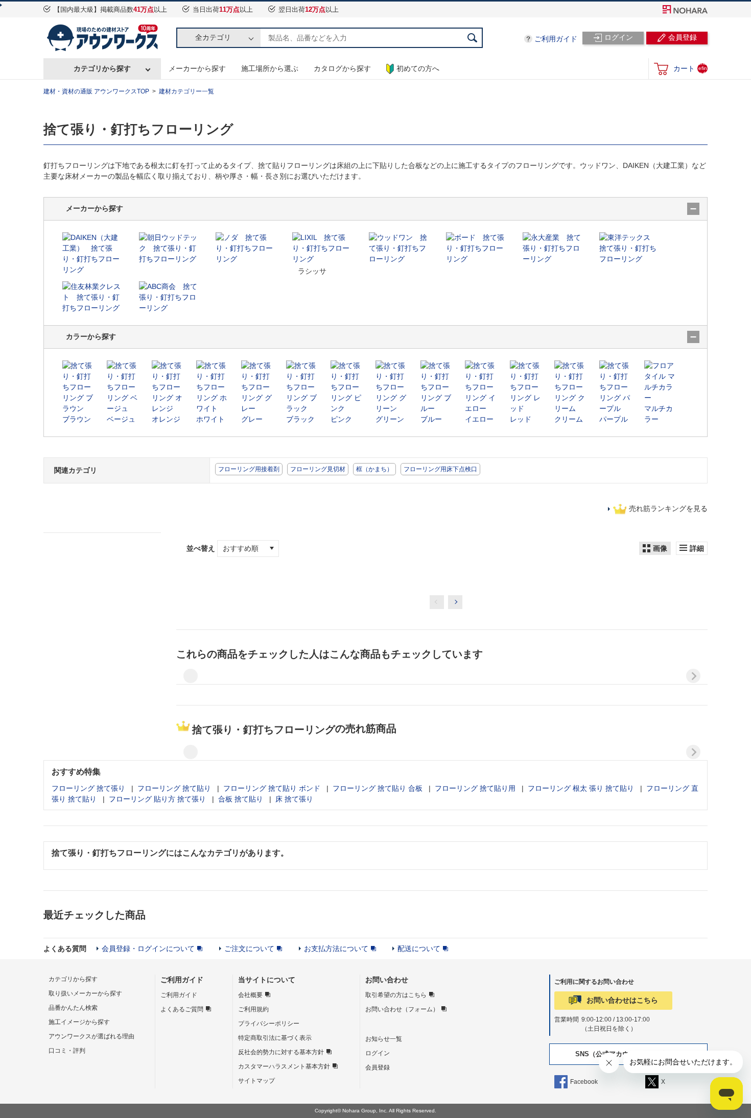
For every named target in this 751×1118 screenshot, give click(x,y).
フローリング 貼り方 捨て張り (157, 799)
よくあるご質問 (181, 1009)
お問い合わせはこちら (622, 1000)
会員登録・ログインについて (148, 948)
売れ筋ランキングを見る (668, 508)
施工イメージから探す (79, 1022)
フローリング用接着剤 (248, 469)
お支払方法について (336, 948)
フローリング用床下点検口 (440, 469)
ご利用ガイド (555, 38)
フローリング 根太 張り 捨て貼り (581, 788)
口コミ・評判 (67, 1050)
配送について (418, 948)
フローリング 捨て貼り (174, 788)
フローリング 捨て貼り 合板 (378, 788)
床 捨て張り (294, 799)
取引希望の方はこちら (396, 995)
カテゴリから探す (102, 68)
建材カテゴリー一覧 (186, 91)
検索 (472, 38)
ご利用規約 (253, 1009)
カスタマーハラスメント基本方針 (284, 1066)
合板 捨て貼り (240, 799)
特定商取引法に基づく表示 (275, 1037)
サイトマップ (256, 1080)
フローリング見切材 (317, 469)
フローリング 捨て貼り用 (475, 788)
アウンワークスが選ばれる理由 (91, 1036)
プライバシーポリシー (268, 1023)
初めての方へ (417, 68)
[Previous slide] (190, 676)
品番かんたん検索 (73, 1007)
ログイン (377, 1053)
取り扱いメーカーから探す (85, 993)
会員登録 (377, 1067)
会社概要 (250, 995)
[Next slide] (693, 676)
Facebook (584, 1081)
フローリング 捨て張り (88, 788)
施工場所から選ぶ (269, 68)
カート (690, 68)
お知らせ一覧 (383, 1038)
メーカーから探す (197, 68)
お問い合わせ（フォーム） (402, 1009)
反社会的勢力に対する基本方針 (281, 1052)
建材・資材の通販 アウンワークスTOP (96, 91)
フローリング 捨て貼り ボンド (271, 788)
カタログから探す (342, 68)
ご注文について (249, 948)
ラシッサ (312, 271)
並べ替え (201, 548)
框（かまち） (374, 469)
